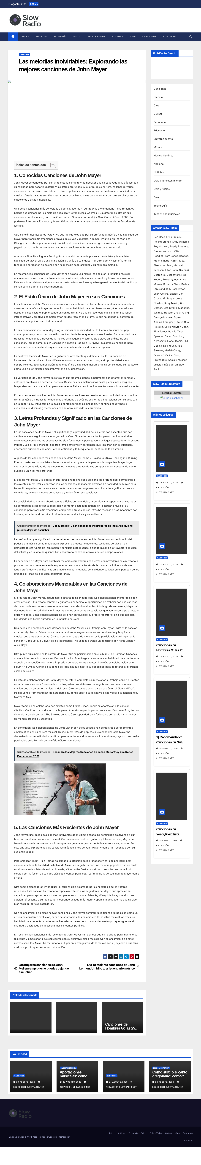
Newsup (50, 1137)
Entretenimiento (163, 138)
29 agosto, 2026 (169, 482)
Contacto (169, 36)
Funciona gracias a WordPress (23, 1137)
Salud (77, 36)
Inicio (25, 36)
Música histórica (164, 155)
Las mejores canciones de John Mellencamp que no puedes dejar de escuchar (44, 968)
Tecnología (160, 205)
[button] (190, 36)
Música (158, 147)
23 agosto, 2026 (169, 656)
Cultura (117, 36)
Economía (60, 36)
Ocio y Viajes (96, 36)
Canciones (149, 36)
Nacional (159, 163)
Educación (160, 130)
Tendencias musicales (167, 214)
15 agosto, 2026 (168, 840)
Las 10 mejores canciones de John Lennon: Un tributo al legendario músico (107, 966)
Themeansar (63, 1137)
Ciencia (158, 97)
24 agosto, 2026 (169, 564)
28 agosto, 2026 (72, 1082)
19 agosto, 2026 (168, 748)
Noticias (41, 36)
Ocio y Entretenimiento (168, 180)
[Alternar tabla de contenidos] (51, 165)
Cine (133, 36)
